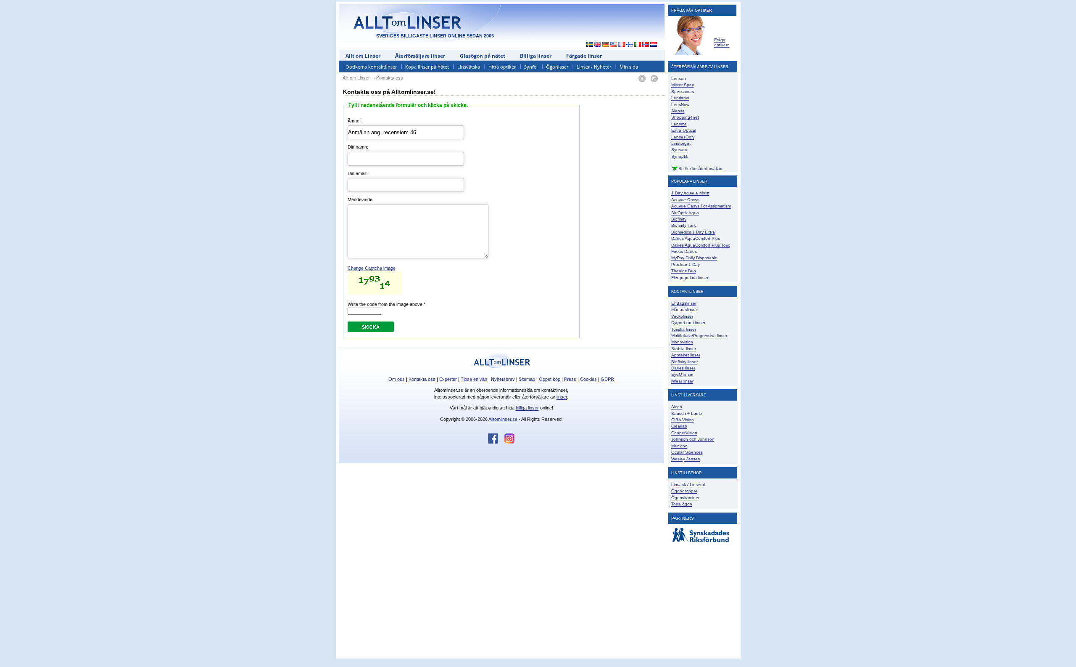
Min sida (629, 67)
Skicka (371, 327)
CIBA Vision (682, 419)
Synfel (531, 67)
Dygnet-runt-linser (688, 322)
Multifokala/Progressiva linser (699, 335)
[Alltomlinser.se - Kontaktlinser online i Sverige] (587, 45)
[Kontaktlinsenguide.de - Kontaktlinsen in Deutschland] (606, 45)
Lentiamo (680, 98)
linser (561, 396)
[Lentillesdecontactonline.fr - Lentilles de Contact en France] (622, 45)
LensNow (680, 104)
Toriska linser (683, 329)
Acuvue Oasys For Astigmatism (701, 206)
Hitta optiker (502, 67)
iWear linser (682, 381)
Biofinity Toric (683, 225)
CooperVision (684, 432)
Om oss (396, 379)
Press (570, 379)
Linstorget (681, 143)
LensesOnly (682, 137)
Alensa (678, 111)
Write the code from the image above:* (386, 304)
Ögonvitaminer (685, 497)
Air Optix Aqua (685, 212)
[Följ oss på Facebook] (496, 441)
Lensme (679, 124)
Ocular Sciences (687, 452)
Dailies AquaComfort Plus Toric (700, 245)
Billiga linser (535, 55)
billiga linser (527, 407)
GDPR (607, 379)
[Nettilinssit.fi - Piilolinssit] (630, 45)
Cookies (588, 379)
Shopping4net (685, 117)
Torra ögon (681, 504)
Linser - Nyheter (594, 67)
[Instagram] (654, 78)
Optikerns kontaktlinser (371, 67)
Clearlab (679, 426)
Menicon (679, 446)
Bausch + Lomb (686, 413)
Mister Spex (682, 84)
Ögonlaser (557, 67)
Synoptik (679, 156)
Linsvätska (468, 67)
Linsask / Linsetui (688, 484)
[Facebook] (642, 78)
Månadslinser (684, 309)
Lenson (678, 78)
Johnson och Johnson (693, 439)
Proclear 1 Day (685, 264)
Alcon (676, 406)
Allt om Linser (362, 55)
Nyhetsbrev (503, 379)
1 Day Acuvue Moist (690, 193)
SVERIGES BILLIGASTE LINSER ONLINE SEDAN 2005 (435, 35)
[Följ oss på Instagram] (509, 441)
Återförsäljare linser (420, 55)
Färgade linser (584, 55)
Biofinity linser (684, 361)
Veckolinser (682, 316)
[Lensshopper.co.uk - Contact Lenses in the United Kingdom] (598, 45)
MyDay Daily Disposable (694, 257)
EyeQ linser (682, 374)
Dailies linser (683, 368)
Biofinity (678, 219)
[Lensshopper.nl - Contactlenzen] (654, 45)
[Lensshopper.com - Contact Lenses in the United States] (614, 45)
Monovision (682, 342)
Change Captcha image (372, 268)
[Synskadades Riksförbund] (700, 542)
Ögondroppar (684, 491)
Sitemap (527, 379)
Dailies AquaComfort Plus (695, 238)
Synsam (679, 149)
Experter (448, 379)
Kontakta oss (422, 379)
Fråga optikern (722, 42)
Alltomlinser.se (502, 419)
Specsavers (682, 91)
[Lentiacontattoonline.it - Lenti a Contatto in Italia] (638, 45)
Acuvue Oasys (685, 199)
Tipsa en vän (474, 379)
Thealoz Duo (683, 270)
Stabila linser (683, 348)
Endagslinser (683, 303)
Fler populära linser (689, 277)
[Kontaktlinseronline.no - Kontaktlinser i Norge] (646, 45)
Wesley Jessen (685, 459)
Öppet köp (549, 379)
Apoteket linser (685, 355)
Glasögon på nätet (482, 55)
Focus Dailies (684, 251)
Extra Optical (683, 130)
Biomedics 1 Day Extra (693, 232)
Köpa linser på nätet (427, 67)
